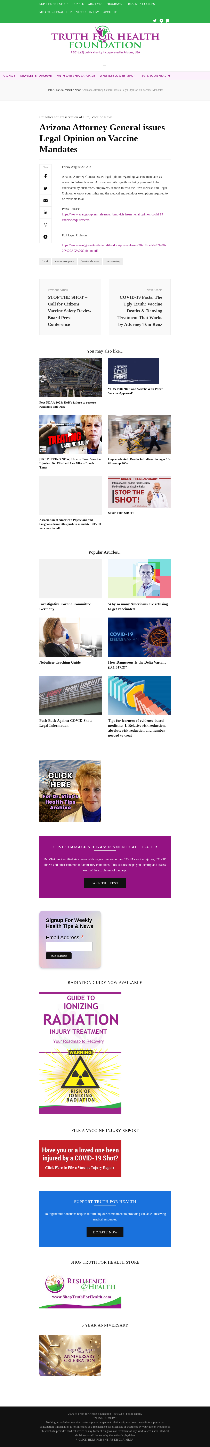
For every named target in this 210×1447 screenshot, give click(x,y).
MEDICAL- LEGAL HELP (55, 12)
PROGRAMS (114, 4)
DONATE (78, 4)
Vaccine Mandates (90, 261)
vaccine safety (113, 261)
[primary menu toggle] (105, 67)
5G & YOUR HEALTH (128, 75)
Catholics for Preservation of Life (64, 117)
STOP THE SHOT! (121, 513)
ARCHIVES (95, 4)
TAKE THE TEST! (105, 883)
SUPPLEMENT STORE (53, 4)
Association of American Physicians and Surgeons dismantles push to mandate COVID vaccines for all (70, 524)
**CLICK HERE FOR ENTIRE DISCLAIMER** (105, 1439)
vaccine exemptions (64, 261)
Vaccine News (102, 117)
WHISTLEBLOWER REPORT (91, 75)
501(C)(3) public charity (128, 1413)
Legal (45, 261)
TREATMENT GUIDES (140, 4)
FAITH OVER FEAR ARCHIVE (48, 75)
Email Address (65, 937)
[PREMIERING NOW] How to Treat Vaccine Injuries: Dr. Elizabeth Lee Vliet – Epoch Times (70, 463)
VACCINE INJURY (87, 12)
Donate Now (105, 1232)
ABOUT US (110, 12)
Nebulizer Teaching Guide (60, 662)
